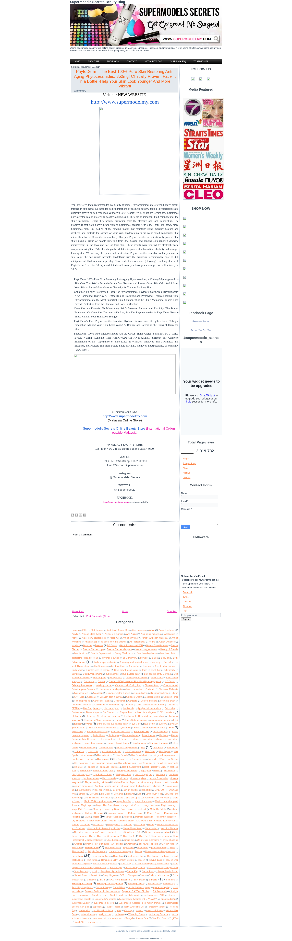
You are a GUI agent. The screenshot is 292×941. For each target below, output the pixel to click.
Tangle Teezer (113, 906)
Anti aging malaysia (151, 634)
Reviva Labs (155, 860)
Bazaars (99, 645)
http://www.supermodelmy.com (125, 102)
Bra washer (134, 666)
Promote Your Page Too (201, 330)
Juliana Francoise (82, 786)
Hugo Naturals (109, 778)
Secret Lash (148, 871)
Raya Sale (118, 856)
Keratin (98, 786)
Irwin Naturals (171, 782)
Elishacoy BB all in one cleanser (103, 716)
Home (77, 61)
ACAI (151, 630)
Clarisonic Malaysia (168, 689)
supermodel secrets (81, 899)
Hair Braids (172, 747)
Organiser (131, 844)
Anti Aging (131, 634)
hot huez (160, 774)
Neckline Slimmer (169, 828)
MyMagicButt (113, 824)
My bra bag (98, 824)
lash (107, 790)
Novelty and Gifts (133, 832)
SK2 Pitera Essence (119, 879)
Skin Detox (139, 879)
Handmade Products (109, 767)
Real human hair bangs (158, 856)
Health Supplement (131, 767)
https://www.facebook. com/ (115, 502)
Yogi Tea (173, 918)
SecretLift (95, 875)
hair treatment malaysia (103, 763)
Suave (171, 895)
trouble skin (84, 910)
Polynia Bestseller (97, 851)
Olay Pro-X (129, 836)
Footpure (135, 739)
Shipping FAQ (178, 61)
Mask (87, 817)
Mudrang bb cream (81, 824)
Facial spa (113, 735)
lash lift (116, 790)
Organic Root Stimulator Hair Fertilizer (104, 844)
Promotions (77, 856)
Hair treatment (81, 763)
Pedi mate (77, 847)
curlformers (114, 704)
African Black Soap (91, 634)
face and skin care (120, 731)
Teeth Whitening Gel (134, 906)
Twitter (186, 597)
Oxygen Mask (168, 844)
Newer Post (78, 611)
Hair (143, 747)
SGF (122, 875)
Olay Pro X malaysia (108, 836)
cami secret (157, 677)
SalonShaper (116, 867)
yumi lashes (92, 922)
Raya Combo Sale (101, 856)
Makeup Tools (135, 813)
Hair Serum (118, 759)
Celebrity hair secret (82, 685)
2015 (84, 630)
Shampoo (132, 875)
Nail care (128, 824)
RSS (185, 611)
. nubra (75, 630)
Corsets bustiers (149, 700)
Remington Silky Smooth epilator (117, 860)
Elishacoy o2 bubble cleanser (98, 720)
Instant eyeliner (138, 778)
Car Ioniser (89, 681)
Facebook (187, 592)
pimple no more (158, 847)
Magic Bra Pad (123, 801)
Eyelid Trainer (141, 727)
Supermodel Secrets (200, 321)
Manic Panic (153, 813)
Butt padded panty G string (157, 674)
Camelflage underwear (137, 677)
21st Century (97, 630)
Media (96, 817)
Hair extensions (104, 755)
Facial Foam (99, 735)
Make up (97, 809)
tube (119, 910)
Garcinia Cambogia (158, 743)
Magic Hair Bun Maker (107, 805)
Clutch (175, 693)
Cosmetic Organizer (81, 704)
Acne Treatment (167, 630)
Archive (186, 473)
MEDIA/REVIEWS (153, 61)
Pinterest (187, 606)
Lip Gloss (106, 794)
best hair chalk (167, 653)
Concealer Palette (102, 700)
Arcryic (75, 638)
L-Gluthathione (84, 790)
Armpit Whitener (130, 638)
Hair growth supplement (163, 755)
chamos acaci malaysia (110, 689)
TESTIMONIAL (200, 61)
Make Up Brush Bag (115, 809)
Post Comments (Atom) (98, 616)
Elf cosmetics (167, 712)
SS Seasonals (160, 891)
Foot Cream (121, 739)
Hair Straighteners (136, 759)
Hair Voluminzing (126, 763)
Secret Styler (80, 875)
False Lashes (148, 735)
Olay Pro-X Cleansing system (154, 836)
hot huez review (91, 778)
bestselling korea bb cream (85, 658)
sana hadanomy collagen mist (163, 867)
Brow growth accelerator (126, 670)
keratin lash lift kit (131, 786)
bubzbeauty (169, 670)
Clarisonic (150, 689)
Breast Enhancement (164, 666)
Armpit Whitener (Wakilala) (155, 638)
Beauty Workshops (124, 653)
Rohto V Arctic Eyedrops (105, 863)
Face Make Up (141, 731)
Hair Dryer (150, 751)
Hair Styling (172, 759)
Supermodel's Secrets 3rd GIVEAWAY (138, 899)
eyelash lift (125, 727)
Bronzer (106, 670)
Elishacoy (76, 716)
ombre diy (129, 840)
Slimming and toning (82, 883)
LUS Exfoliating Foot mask (97, 797)
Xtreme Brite (142, 918)
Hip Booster (169, 770)
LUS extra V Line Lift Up (125, 797)
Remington (92, 860)
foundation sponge (94, 743)
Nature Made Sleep (132, 828)
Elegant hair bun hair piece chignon (138, 712)
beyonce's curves (110, 658)
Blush (155, 658)
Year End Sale (159, 918)
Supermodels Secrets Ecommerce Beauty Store (152, 931)
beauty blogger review (146, 649)
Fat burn (163, 735)
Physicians (128, 847)
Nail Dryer (140, 824)
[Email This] (72, 515)
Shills (151, 875)
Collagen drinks (152, 697)
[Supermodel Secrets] (201, 326)
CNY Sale (79, 697)
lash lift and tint (130, 790)
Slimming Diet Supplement (110, 883)
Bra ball (167, 662)
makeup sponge (116, 813)
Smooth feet (154, 883)
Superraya (98, 906)
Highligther (146, 770)
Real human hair (135, 856)
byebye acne (116, 677)
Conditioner (119, 700)
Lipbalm (130, 794)
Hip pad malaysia (81, 774)
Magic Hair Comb (131, 805)
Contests (132, 700)
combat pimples (82, 700)
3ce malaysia (139, 630)
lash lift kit (146, 790)
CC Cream (170, 681)
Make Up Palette (158, 809)
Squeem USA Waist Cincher (135, 891)
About (186, 468)
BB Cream (112, 645)
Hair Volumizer (145, 763)
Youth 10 (79, 922)
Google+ (187, 601)
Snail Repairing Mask (82, 887)
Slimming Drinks (136, 883)
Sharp (143, 875)
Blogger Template (136, 938)
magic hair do (151, 805)
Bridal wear (77, 670)
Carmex (101, 681)
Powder (138, 851)
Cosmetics (99, 704)
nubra (166, 832)
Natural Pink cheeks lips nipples (104, 828)
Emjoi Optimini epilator (136, 720)
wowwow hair (116, 918)
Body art (165, 658)
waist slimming (88, 914)
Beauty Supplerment (101, 653)
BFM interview (130, 658)
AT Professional (137, 641)
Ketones (147, 786)
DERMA (76, 708)
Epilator (78, 723)
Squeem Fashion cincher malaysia (102, 891)
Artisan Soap (91, 641)
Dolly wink (170, 708)
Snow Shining (103, 887)
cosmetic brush (167, 700)
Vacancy (128, 910)
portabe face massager (120, 851)
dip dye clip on (111, 708)
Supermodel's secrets (105, 899)
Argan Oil (114, 638)
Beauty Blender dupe (93, 649)
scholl (94, 871)
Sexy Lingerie (110, 875)
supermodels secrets (104, 903)
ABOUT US (93, 61)
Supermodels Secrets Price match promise (140, 903)
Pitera (172, 847)
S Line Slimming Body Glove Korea (152, 863)
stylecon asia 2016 (154, 895)
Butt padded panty (131, 674)
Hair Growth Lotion (140, 755)
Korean (157, 786)
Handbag (91, 767)
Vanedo (139, 910)
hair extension (86, 755)
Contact (186, 477)
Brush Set (156, 670)
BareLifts (87, 645)
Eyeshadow (77, 731)
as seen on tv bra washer (113, 641)
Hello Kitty (85, 770)
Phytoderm (142, 847)
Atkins (152, 641)
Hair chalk (93, 751)
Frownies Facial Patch (117, 743)
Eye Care (136, 723)
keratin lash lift (112, 786)
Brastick (147, 666)
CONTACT (132, 61)
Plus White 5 (78, 851)
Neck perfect (151, 828)
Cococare (91, 697)
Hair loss (90, 759)
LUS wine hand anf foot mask (154, 797)
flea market (106, 739)
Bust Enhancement (92, 674)
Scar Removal (81, 871)
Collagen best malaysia (111, 697)
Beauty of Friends (169, 649)
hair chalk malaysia (111, 751)
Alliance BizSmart (114, 634)
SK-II (102, 879)
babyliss (76, 645)
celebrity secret (104, 685)
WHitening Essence (158, 914)
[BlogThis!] (76, 515)
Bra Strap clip (101, 666)
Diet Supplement (91, 708)
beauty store (80, 653)
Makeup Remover (94, 813)
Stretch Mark (117, 895)
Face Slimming (160, 731)
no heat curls (114, 832)
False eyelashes (130, 735)
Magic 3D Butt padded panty (98, 801)
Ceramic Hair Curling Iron (128, 685)
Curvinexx (128, 704)
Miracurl (128, 817)
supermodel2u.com (81, 903)
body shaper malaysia (105, 662)
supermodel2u (168, 899)
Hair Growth (121, 755)
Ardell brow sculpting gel (94, 638)
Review (141, 860)
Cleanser (97, 693)
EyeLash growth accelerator (102, 727)
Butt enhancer (112, 674)
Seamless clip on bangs (112, 871)
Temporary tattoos (157, 906)
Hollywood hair (123, 774)
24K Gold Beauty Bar (118, 630)
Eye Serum (149, 723)
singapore (91, 879)
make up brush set (137, 809)
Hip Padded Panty (102, 774)
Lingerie (83, 794)
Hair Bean (158, 747)
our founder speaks (148, 844)
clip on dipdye (140, 693)
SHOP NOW (113, 61)
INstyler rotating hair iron (96, 782)
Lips (139, 794)
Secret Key (132, 871)
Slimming (170, 879)
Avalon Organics (167, 641)
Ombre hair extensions (148, 840)
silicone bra (163, 875)
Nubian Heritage (153, 832)
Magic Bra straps (143, 801)
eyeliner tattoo (158, 727)
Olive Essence (113, 840)
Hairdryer (78, 767)
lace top (98, 790)
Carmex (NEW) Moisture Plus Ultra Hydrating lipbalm (135, 681)
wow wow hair (99, 918)
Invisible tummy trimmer (149, 782)
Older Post (172, 611)
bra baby (156, 662)
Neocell (77, 832)
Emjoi (118, 720)
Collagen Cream (134, 697)
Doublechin (77, 712)
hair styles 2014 (156, 759)
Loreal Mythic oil (153, 794)
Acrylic (75, 634)
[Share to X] (80, 515)
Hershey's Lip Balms (127, 770)
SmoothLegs (169, 883)
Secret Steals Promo (167, 871)
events (88, 723)
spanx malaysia (161, 887)
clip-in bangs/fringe (159, 693)
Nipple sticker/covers (95, 832)
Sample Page (189, 463)
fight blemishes (89, 739)
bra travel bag (118, 666)
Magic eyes (87, 805)
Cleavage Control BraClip (117, 693)
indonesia (123, 778)
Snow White (119, 887)
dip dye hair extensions (149, 708)
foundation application (153, 739)
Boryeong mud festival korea (133, 662)
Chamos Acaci (152, 685)
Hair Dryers (165, 751)
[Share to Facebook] (84, 515)
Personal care (91, 847)
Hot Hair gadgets (143, 774)
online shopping (170, 840)
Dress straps (92, 712)
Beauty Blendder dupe (157, 645)
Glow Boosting (88, 747)
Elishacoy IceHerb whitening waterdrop (144, 716)
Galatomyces (139, 743)
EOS (175, 720)
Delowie (171, 704)
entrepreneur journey (160, 720)
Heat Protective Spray (155, 767)
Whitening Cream (136, 914)
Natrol (151, 824)
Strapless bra (99, 895)
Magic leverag (168, 805)
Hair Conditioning (133, 751)
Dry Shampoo (109, 712)
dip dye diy (128, 708)
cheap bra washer (133, 689)
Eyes (171, 727)
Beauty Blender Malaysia (119, 649)
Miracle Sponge (113, 817)
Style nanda (134, 895)
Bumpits (76, 674)
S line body (125, 863)
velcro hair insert (154, 910)
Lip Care (94, 794)
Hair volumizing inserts (166, 763)
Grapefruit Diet (106, 747)
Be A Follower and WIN (131, 645)
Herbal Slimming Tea (103, 770)
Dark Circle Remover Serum (150, 704)
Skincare (153, 879)
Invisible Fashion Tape (123, 782)
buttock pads (99, 677)
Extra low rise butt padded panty (112, 723)
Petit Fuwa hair (112, 847)
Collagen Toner (170, 697)
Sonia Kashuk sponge (139, 887)
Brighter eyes (92, 670)
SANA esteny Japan (135, 867)
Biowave (144, 658)
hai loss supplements (127, 747)
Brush (144, 670)
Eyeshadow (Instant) (97, 731)
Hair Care (79, 751)
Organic (78, 844)
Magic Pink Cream (81, 809)
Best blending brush (147, 653)
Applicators (169, 634)
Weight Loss (105, 914)
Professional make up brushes (160, 851)
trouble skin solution (103, 910)
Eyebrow (163, 723)
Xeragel (129, 918)
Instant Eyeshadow (159, 778)
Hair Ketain (77, 759)
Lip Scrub (118, 794)
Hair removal (103, 759)
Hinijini (157, 770)
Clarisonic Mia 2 (82, 693)
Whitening (120, 914)
